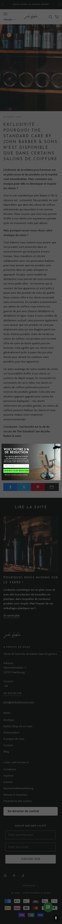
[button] (56, 918)
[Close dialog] (59, 445)
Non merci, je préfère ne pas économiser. (16, 474)
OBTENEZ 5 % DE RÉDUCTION (16, 471)
